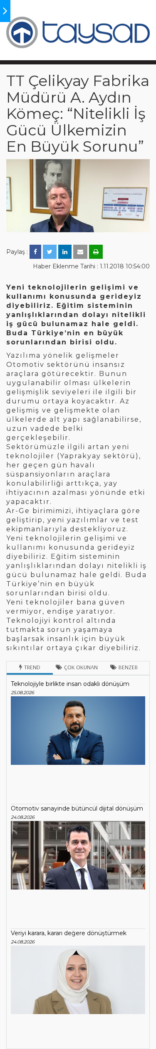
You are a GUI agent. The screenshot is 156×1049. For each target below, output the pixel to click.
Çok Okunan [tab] (81, 667)
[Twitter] (50, 251)
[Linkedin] (65, 251)
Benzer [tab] (128, 667)
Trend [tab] (32, 667)
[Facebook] (35, 251)
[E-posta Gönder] (80, 251)
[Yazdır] (96, 251)
